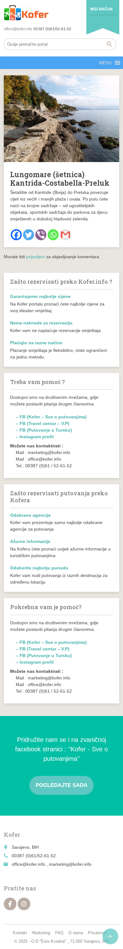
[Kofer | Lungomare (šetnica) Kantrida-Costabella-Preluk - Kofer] (26, 12)
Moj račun (101, 9)
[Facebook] (16, 234)
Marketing (41, 932)
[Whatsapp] (53, 234)
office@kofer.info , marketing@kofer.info (51, 864)
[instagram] (24, 904)
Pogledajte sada (61, 785)
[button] (105, 62)
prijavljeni (35, 256)
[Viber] (40, 234)
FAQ (59, 932)
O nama (75, 932)
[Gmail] (65, 234)
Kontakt (20, 932)
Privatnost (97, 932)
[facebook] (10, 904)
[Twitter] (28, 234)
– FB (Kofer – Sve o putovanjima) (51, 416)
